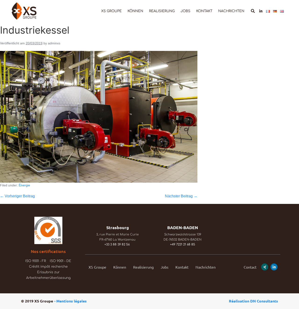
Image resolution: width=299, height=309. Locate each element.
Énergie (24, 185)
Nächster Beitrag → (181, 196)
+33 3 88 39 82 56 (117, 244)
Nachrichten (231, 11)
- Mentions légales (70, 300)
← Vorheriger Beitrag (17, 196)
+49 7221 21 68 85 (182, 244)
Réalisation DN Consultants (253, 300)
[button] (253, 11)
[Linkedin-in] (261, 11)
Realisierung (162, 11)
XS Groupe (111, 11)
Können (135, 11)
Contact (250, 267)
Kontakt (204, 11)
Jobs (185, 11)
